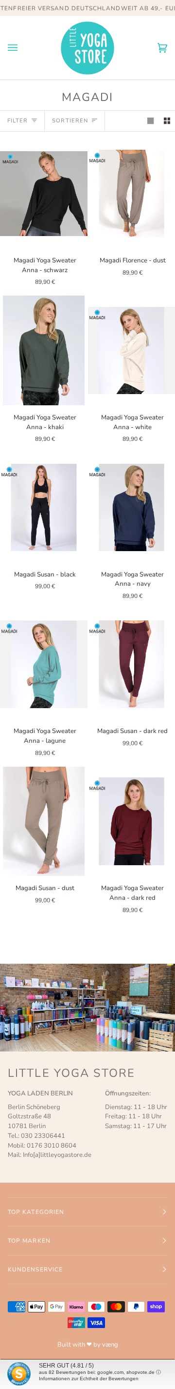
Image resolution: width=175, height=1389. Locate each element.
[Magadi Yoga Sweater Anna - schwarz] (44, 193)
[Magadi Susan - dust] (44, 821)
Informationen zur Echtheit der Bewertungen (89, 1378)
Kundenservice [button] (35, 1269)
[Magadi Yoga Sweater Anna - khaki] (44, 350)
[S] (44, 821)
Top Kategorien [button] (36, 1212)
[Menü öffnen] (22, 47)
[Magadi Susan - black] (44, 507)
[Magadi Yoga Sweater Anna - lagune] (44, 664)
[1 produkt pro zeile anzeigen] (150, 121)
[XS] (44, 193)
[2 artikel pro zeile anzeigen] (167, 121)
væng (110, 1344)
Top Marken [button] (29, 1241)
